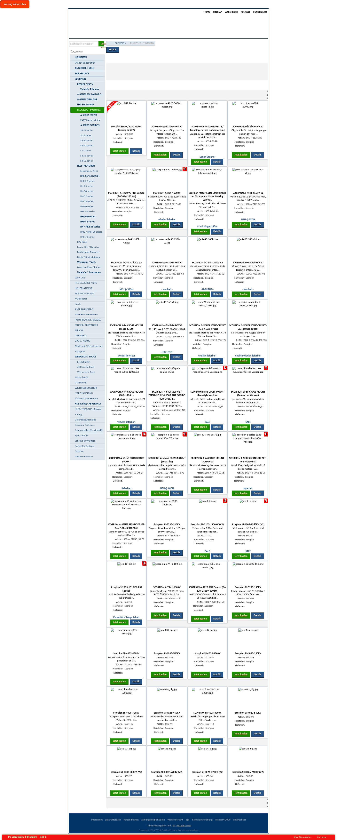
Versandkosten (183, 825)
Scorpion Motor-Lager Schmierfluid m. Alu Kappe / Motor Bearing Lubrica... (207, 196)
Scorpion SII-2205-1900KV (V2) (207, 524)
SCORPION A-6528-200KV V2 (248, 126)
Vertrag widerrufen (15, 4)
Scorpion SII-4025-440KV (167, 713)
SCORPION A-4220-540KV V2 (167, 126)
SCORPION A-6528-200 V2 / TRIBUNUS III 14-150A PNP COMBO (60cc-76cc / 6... (167, 395)
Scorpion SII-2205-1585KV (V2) (248, 524)
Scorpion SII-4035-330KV (207, 653)
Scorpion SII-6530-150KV (248, 587)
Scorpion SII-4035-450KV (126, 653)
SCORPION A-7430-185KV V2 (248, 262)
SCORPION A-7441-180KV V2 (126, 262)
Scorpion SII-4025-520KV (126, 713)
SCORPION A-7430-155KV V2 (167, 262)
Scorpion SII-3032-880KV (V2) (126, 772)
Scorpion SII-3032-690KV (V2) (167, 772)
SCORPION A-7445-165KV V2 (167, 325)
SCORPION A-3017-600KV (167, 193)
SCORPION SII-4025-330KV (207, 713)
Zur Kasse (321, 837)
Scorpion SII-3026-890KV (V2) (207, 772)
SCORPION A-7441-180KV (167, 587)
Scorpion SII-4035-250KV (248, 653)
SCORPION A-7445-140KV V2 (207, 262)
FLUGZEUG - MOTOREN (142, 43)
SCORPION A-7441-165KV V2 (248, 193)
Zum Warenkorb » (302, 837)
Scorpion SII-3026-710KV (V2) (248, 772)
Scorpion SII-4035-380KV (167, 653)
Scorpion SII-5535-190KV (167, 524)
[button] (101, 43)
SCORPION (120, 43)
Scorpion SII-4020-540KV (248, 713)
